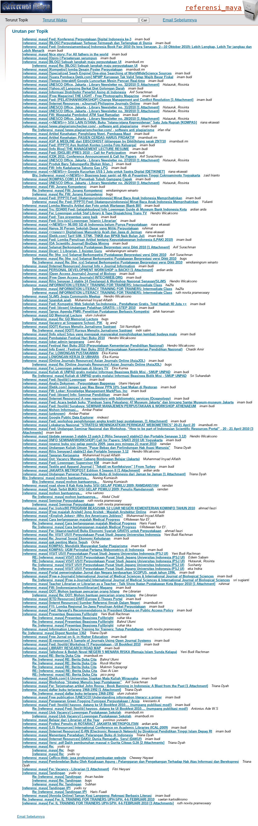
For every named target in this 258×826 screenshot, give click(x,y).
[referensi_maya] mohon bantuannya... (52, 493)
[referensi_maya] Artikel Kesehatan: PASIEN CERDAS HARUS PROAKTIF (78, 137)
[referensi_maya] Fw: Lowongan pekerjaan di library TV (65, 368)
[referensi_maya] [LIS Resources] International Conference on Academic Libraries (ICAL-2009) (95, 727)
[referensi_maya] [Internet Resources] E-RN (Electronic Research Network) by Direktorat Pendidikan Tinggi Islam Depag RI (117, 731)
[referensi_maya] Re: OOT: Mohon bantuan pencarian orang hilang (84, 595)
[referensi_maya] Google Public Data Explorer (57, 417)
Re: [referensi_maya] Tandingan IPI (59, 792)
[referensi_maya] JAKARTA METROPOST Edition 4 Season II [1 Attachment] (81, 470)
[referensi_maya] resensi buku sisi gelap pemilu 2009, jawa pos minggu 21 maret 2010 (89, 444)
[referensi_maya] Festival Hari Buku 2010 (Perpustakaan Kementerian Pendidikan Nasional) (93, 345)
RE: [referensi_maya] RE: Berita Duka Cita (64, 671)
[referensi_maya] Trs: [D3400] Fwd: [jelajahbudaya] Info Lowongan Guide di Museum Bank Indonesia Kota (104, 209)
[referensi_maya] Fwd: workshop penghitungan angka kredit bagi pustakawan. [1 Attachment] (94, 421)
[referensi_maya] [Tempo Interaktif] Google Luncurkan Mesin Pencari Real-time (83, 81)
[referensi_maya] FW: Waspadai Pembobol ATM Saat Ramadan (70, 115)
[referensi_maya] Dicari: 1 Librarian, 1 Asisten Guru (62, 251)
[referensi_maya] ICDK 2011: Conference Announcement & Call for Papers (79, 156)
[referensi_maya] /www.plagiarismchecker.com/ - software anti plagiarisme (80, 126)
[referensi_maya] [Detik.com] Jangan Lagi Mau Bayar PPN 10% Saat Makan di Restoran (89, 387)
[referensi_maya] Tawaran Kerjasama (50, 455)
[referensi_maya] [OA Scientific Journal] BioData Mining (65, 243)
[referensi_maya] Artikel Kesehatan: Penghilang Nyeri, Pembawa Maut (76, 134)
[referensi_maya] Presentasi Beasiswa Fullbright (59, 614)
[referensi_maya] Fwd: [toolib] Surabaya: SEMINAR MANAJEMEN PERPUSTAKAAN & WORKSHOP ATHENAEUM (109, 406)
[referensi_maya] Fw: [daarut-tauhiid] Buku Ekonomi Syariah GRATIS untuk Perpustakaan (91, 531)
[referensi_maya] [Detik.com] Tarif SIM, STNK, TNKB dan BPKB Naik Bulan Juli (83, 236)
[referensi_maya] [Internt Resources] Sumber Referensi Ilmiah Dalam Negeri (81, 603)
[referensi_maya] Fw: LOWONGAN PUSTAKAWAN (60, 353)
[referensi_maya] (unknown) (43, 414)
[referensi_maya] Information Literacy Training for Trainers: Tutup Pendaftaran (83, 629)
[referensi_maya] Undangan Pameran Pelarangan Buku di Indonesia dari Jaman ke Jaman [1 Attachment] (103, 474)
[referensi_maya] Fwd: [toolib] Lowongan (54, 379)
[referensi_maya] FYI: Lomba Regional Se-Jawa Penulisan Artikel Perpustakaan (84, 606)
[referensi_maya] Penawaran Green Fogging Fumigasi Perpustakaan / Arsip (81, 701)
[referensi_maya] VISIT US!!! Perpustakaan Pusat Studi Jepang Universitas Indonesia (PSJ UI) (95, 553)
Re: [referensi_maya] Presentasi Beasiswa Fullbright (72, 618)
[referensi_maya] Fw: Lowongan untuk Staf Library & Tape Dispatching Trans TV (84, 213)
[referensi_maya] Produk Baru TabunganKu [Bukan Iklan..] (67, 164)
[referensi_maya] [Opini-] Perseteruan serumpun (59, 58)
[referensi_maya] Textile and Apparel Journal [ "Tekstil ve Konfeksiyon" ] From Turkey (88, 466)
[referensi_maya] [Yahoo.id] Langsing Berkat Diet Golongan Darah (73, 88)
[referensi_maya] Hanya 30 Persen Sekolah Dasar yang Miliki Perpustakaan (80, 228)
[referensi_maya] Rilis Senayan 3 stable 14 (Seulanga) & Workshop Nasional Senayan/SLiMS (94, 281)
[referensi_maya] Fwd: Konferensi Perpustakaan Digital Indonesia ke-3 (76, 39)
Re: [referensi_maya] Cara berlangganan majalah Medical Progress (84, 523)
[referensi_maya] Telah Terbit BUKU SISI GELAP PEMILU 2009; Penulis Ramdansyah (88, 489)
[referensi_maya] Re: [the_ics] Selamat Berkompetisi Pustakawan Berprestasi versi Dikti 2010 (94, 255)
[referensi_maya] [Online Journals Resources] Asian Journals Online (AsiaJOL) (83, 361)
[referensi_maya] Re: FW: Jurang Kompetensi (67, 194)
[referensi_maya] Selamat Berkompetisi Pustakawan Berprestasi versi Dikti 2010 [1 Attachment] (96, 247)
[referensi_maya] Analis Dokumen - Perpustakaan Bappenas (68, 383)
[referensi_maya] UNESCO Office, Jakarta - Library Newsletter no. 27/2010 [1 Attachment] (90, 160)
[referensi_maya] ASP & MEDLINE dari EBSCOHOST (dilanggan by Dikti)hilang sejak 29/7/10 (94, 141)
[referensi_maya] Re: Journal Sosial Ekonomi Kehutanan (66, 538)
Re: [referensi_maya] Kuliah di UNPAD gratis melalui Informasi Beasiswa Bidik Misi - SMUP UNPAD (109, 376)
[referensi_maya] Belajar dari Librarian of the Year (61, 720)
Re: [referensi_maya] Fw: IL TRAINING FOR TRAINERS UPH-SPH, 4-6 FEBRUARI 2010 (88, 799)
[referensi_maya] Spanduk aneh (46, 300)
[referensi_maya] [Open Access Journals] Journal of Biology (69, 274)
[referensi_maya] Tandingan (43, 773)
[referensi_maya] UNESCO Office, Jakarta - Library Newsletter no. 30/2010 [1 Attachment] (90, 111)
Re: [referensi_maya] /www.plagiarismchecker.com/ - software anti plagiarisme (93, 130)
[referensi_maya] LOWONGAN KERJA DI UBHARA (60, 357)
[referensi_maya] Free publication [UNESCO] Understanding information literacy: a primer (92, 697)
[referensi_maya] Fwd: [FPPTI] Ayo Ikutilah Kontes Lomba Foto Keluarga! (79, 145)
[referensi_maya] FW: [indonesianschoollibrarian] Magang (67, 587)
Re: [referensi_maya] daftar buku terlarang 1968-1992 (73, 693)
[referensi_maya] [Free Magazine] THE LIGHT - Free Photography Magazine (80, 96)
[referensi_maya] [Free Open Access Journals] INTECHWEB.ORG (72, 277)
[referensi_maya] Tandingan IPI (46, 788)
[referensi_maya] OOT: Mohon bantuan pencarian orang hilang (70, 591)
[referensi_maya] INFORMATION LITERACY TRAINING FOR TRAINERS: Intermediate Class (92, 285)
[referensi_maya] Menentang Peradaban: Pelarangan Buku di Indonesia (77, 735)
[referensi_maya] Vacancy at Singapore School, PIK (62, 323)
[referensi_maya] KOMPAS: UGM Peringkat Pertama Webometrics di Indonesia (83, 550)
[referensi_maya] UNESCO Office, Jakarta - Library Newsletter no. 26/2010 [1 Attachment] (90, 183)
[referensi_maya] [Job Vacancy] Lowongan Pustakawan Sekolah (71, 712)
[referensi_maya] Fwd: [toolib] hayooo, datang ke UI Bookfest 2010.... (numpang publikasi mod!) (97, 705)
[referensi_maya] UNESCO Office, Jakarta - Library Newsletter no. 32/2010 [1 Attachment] (90, 84)
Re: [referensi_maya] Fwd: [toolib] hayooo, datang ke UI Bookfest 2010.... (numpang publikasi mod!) (110, 709)
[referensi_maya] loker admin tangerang (53, 342)
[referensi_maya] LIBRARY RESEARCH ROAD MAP (61, 648)
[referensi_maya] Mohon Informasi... (50, 410)
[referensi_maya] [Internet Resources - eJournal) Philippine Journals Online (81, 103)
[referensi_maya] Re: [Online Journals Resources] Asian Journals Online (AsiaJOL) (96, 364)
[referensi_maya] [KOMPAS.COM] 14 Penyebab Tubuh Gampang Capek (77, 179)
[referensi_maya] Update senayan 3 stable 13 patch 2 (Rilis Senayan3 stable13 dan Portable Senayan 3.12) (104, 436)
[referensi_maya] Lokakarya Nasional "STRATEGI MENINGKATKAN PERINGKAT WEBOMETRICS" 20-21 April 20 (108, 425)
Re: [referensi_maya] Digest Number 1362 (54, 633)
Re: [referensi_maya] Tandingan (56, 777)
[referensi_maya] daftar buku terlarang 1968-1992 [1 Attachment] (71, 690)
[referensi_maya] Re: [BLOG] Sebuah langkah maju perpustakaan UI (85, 66)
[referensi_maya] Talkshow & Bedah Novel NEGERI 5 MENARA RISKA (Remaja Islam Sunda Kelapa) (99, 652)
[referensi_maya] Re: (38, 746)
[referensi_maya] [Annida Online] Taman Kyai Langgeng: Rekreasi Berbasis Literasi (87, 796)
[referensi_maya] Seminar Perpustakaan (53, 501)
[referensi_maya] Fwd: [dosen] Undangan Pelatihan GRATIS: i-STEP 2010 (79, 308)
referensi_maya (213, 7)
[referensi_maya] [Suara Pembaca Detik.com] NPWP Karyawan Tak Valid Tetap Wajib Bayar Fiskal (97, 77)
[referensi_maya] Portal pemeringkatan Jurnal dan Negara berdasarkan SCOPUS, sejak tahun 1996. (99, 572)
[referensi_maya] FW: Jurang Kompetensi (54, 187)
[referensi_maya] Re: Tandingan (56, 780)
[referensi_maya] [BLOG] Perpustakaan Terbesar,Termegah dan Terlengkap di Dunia (87, 43)
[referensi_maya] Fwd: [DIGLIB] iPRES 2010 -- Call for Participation (74, 153)
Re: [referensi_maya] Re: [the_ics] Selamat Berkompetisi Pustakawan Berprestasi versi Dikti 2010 (107, 262)
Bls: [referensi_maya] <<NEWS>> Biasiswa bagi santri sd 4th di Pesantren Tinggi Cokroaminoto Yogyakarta (116, 175)
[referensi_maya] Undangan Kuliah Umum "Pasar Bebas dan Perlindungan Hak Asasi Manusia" (96, 448)
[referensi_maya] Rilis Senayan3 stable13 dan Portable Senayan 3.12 (75, 451)
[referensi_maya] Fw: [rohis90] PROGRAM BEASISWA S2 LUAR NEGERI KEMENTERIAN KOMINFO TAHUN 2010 (108, 508)
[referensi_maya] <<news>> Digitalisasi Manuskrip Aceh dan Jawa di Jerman (82, 232)
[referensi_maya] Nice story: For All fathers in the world (65, 54)
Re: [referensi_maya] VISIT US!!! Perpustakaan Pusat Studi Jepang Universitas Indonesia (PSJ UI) (108, 565)
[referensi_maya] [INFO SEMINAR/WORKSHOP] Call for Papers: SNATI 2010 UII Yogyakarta (92, 440)
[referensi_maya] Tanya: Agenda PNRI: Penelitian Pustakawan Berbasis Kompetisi (85, 311)
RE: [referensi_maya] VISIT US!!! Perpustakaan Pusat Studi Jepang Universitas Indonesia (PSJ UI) (108, 557)
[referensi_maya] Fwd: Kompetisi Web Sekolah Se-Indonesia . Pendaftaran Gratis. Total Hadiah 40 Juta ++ (104, 304)
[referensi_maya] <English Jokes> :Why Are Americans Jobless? (72, 516)
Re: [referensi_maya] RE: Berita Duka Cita (64, 659)
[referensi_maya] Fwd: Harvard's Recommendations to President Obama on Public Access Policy (97, 610)
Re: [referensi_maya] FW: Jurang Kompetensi (67, 190)
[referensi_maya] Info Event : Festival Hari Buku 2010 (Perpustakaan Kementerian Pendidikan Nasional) (102, 349)
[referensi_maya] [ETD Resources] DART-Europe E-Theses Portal (72, 599)
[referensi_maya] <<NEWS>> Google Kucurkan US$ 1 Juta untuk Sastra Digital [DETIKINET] (93, 171)
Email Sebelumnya (180, 20)
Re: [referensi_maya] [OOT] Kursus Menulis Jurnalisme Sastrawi (82, 330)
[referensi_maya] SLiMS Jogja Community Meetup (61, 296)
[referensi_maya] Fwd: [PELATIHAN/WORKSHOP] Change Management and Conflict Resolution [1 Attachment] (107, 100)
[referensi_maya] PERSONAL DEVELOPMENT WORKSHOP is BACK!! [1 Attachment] (87, 270)
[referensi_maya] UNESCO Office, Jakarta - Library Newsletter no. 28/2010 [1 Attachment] (90, 119)
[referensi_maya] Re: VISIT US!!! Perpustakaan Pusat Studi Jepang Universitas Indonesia (91, 535)
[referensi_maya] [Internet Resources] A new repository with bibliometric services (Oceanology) (96, 398)
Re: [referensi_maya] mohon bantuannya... (65, 497)
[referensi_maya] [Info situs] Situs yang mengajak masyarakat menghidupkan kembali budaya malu (99, 334)
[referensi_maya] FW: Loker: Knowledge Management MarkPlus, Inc (74, 391)
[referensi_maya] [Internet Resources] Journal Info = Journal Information (78, 266)
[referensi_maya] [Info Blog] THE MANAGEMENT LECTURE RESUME (75, 149)
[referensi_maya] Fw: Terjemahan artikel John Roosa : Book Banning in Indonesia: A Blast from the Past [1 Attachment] (115, 686)
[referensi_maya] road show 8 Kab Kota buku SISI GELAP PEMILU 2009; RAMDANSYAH (90, 485)
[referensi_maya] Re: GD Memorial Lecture (65, 319)
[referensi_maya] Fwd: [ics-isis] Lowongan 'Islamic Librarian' (69, 221)
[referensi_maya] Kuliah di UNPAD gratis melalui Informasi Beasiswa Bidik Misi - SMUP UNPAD (96, 372)
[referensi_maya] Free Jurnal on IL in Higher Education (65, 637)
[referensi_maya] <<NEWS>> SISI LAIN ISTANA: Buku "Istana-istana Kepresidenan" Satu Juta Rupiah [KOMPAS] (109, 122)
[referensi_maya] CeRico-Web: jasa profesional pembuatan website (74, 758)
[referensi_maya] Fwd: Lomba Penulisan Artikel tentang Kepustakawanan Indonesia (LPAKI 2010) (97, 240)
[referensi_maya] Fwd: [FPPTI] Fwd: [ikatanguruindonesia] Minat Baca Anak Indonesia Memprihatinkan (102, 198)
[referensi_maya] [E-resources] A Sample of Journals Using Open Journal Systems (86, 640)
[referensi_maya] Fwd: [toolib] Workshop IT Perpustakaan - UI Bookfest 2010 (81, 644)
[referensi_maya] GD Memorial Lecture (52, 315)
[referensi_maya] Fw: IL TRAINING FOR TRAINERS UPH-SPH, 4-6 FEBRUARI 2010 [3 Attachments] (98, 803)
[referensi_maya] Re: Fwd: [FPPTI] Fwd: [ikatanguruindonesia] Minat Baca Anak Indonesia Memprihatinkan (115, 202)
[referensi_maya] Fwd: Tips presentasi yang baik (60, 217)
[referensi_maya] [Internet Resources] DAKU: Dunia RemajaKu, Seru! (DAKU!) (82, 739)
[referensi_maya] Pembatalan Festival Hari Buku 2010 (63, 338)
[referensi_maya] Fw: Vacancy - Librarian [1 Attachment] (65, 769)
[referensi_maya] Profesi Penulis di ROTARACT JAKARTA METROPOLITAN (80, 724)
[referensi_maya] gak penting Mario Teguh (55, 542)
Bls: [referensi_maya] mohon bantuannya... (55, 478)
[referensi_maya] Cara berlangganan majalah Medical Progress (71, 519)
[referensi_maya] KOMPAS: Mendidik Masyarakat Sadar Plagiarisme (74, 546)
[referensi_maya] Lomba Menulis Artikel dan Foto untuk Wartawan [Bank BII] (81, 206)
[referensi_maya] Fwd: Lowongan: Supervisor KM (60, 463)
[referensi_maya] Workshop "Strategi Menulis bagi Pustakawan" (72, 682)
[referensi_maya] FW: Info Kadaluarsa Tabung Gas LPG (65, 168)
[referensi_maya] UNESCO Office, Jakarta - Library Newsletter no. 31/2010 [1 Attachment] (90, 107)
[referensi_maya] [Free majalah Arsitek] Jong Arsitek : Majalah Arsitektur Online (84, 512)
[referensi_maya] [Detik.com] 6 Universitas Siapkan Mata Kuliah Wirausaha (80, 678)
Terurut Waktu (55, 20)
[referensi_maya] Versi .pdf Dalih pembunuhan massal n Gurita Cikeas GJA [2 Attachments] (93, 743)
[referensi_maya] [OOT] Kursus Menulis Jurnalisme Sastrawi (69, 327)
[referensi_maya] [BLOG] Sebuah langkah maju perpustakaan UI (71, 62)
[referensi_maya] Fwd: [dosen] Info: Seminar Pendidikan (66, 395)
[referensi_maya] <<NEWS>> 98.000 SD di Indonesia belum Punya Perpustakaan (84, 224)
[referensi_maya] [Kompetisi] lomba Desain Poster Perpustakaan (72, 69)
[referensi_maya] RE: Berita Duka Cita (51, 656)
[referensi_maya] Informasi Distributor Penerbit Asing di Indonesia (74, 92)
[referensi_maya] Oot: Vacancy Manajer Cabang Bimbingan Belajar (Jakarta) (81, 459)
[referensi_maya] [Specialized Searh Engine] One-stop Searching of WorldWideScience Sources (97, 73)
